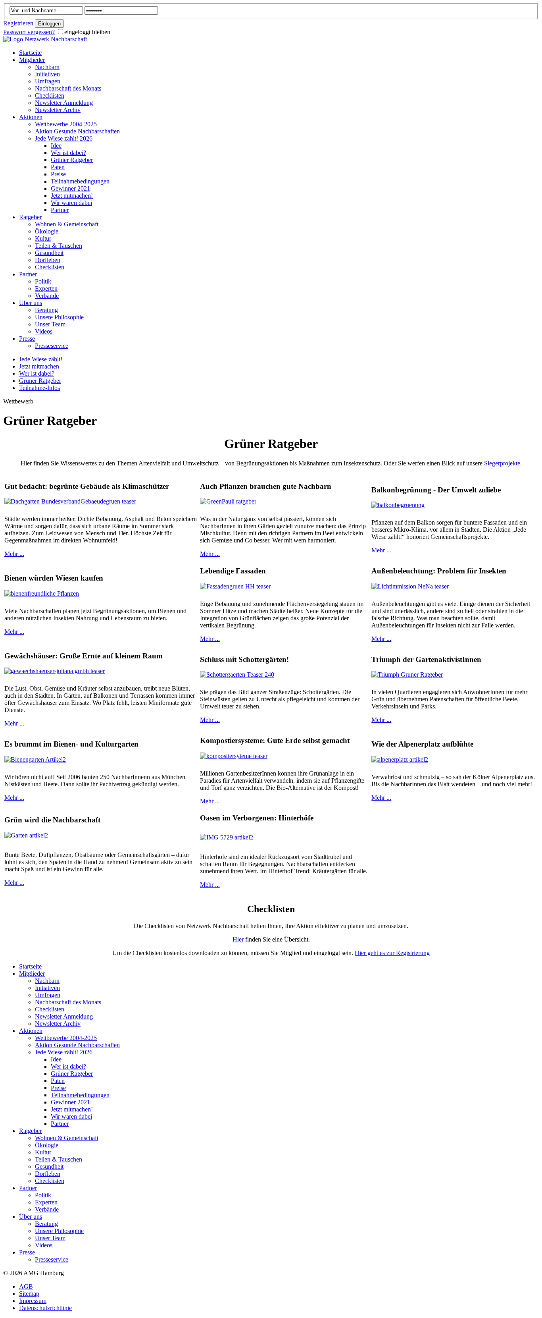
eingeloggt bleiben (87, 32)
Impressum (32, 1300)
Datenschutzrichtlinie (45, 1307)
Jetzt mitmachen (39, 366)
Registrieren (18, 23)
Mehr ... (14, 553)
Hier (238, 939)
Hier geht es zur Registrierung (392, 952)
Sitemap (29, 1293)
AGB (26, 1286)
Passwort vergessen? (29, 32)
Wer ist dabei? (36, 373)
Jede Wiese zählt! (40, 359)
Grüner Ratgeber (40, 380)
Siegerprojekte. (503, 463)
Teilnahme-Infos (39, 387)
